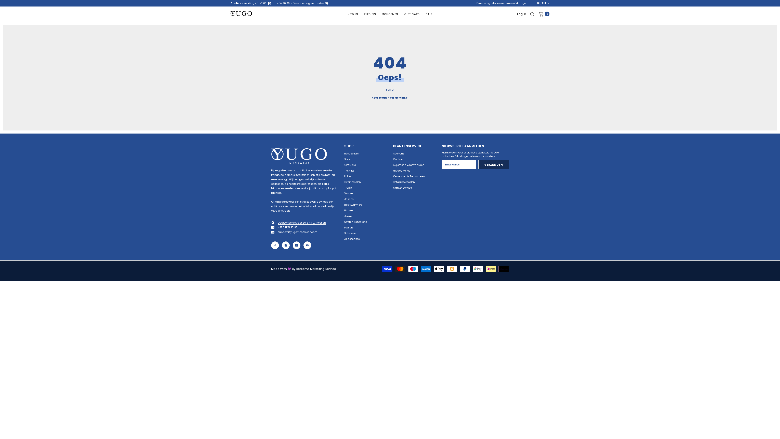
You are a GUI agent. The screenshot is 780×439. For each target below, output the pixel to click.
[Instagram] (286, 245)
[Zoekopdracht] (532, 14)
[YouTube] (307, 245)
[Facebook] (275, 245)
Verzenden (493, 165)
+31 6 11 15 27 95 (288, 227)
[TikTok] (296, 245)
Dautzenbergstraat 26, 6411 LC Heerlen (302, 222)
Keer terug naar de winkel (390, 97)
